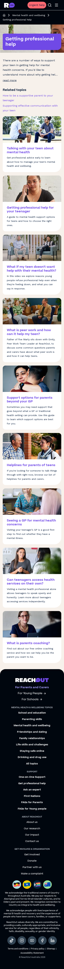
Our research (32, 828)
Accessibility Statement (32, 953)
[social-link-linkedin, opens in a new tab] (52, 940)
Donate (32, 861)
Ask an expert (32, 789)
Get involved (32, 854)
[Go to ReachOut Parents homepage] (9, 5)
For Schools (30, 699)
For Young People (30, 693)
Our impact (32, 835)
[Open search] (49, 5)
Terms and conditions (18, 948)
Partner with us (32, 867)
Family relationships (32, 738)
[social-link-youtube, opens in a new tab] (32, 940)
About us (32, 822)
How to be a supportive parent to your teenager (28, 98)
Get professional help (32, 783)
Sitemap (51, 948)
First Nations (32, 796)
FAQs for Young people (32, 809)
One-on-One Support (32, 777)
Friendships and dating (32, 732)
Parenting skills (32, 719)
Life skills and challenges (32, 744)
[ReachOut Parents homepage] (4, 15)
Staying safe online (32, 751)
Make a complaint (32, 873)
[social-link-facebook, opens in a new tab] (42, 940)
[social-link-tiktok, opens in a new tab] (11, 940)
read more (10, 80)
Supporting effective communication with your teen (30, 108)
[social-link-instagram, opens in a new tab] (22, 940)
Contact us (32, 841)
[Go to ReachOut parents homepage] (32, 680)
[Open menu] (56, 5)
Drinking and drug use (32, 757)
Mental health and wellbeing (28, 15)
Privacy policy (38, 948)
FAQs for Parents (32, 802)
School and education (32, 713)
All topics (32, 763)
